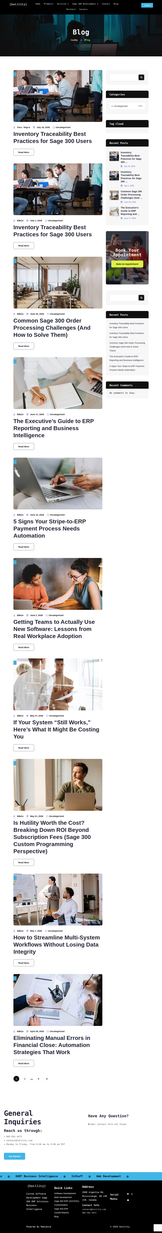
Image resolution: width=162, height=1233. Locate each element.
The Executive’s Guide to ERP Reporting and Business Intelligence (53, 428)
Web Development (63, 1197)
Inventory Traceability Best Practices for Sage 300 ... (131, 157)
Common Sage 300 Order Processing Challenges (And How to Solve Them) (51, 327)
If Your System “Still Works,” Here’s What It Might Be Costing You (56, 729)
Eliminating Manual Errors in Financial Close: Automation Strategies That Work (51, 1045)
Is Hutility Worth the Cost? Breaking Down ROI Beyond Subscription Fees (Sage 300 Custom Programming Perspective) (52, 837)
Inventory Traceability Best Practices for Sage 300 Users (52, 137)
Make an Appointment (127, 264)
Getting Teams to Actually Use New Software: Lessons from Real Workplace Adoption (54, 629)
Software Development (65, 1193)
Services (61, 4)
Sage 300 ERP (61, 1209)
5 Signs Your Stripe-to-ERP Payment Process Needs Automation (49, 528)
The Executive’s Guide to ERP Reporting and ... (130, 210)
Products (48, 4)
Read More (23, 152)
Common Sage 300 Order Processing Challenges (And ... (131, 194)
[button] (62, 4)
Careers (83, 9)
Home (38, 4)
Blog (116, 4)
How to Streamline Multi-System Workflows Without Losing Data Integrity (56, 944)
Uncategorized (63, 127)
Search (141, 77)
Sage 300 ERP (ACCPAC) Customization (66, 1203)
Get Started (14, 1156)
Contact (106, 4)
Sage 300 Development (84, 4)
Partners (71, 9)
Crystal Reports (61, 1212)
